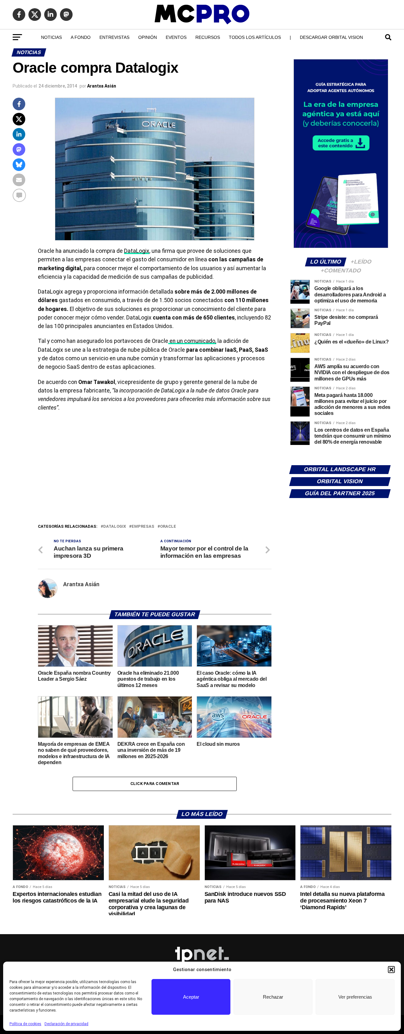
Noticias (51, 37)
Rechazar (273, 997)
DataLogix (136, 251)
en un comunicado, (192, 341)
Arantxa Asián (101, 85)
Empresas (143, 527)
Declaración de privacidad (66, 1024)
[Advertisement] (154, 475)
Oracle (168, 527)
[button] (391, 969)
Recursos (207, 37)
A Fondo (81, 37)
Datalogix (114, 527)
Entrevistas (114, 37)
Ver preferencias (355, 997)
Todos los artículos (255, 37)
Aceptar (191, 997)
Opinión (147, 37)
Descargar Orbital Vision (331, 37)
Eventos (176, 37)
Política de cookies (25, 1024)
